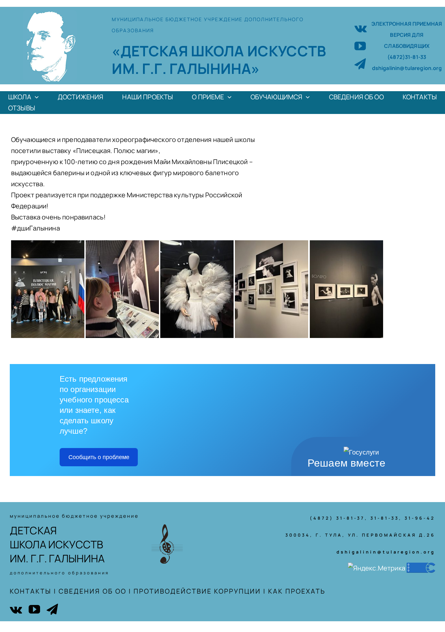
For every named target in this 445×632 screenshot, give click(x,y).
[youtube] (360, 45)
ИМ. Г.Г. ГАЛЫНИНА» (186, 68)
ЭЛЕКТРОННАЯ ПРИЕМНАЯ (406, 23)
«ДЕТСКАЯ (151, 51)
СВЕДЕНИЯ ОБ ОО (92, 591)
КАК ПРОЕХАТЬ (296, 591)
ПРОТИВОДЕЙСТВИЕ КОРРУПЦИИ (197, 591)
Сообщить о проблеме (98, 457)
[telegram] (360, 63)
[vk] (360, 28)
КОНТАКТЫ (30, 591)
